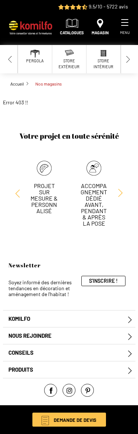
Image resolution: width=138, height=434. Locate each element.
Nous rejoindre (30, 335)
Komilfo (19, 319)
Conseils (20, 352)
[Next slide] (128, 59)
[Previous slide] (10, 59)
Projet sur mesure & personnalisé (44, 198)
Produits (20, 369)
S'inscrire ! (103, 281)
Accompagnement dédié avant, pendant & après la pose (94, 204)
